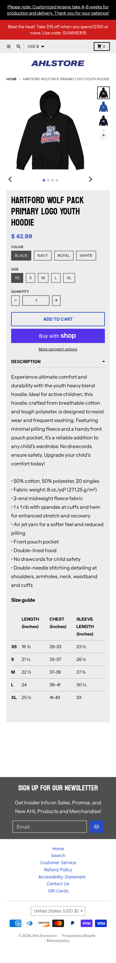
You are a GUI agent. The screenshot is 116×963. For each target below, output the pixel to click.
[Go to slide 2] (48, 180)
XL (69, 277)
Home (11, 79)
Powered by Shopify (79, 935)
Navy (42, 255)
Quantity (20, 291)
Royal (64, 255)
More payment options (58, 349)
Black (21, 255)
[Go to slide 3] (52, 180)
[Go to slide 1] (44, 180)
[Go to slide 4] (57, 180)
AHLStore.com (44, 935)
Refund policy (58, 940)
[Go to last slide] (10, 179)
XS (17, 277)
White (86, 255)
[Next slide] (90, 179)
